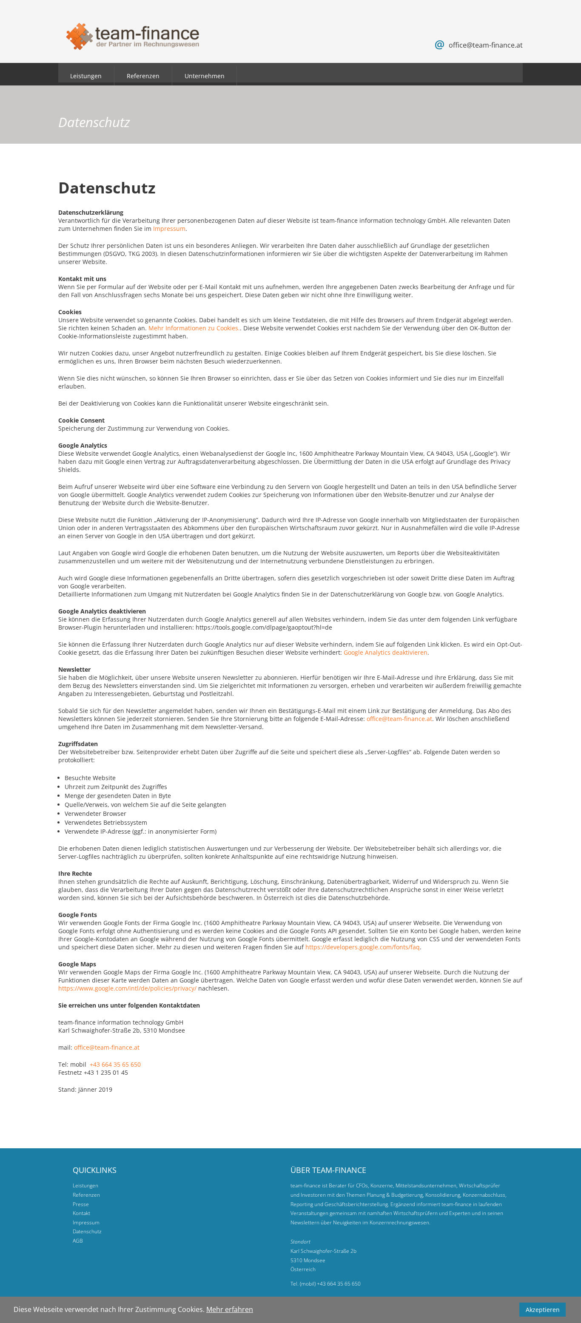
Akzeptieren (543, 1310)
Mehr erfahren (229, 1309)
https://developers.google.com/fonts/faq (362, 947)
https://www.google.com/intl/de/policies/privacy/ (127, 988)
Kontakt (81, 1213)
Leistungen (86, 76)
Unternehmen (205, 76)
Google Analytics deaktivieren (385, 652)
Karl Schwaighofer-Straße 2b (323, 1251)
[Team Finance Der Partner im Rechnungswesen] (132, 44)
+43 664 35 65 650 (115, 1064)
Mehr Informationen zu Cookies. (194, 328)
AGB (78, 1240)
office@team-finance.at (486, 45)
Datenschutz (87, 1231)
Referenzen (143, 76)
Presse (81, 1204)
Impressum (169, 228)
